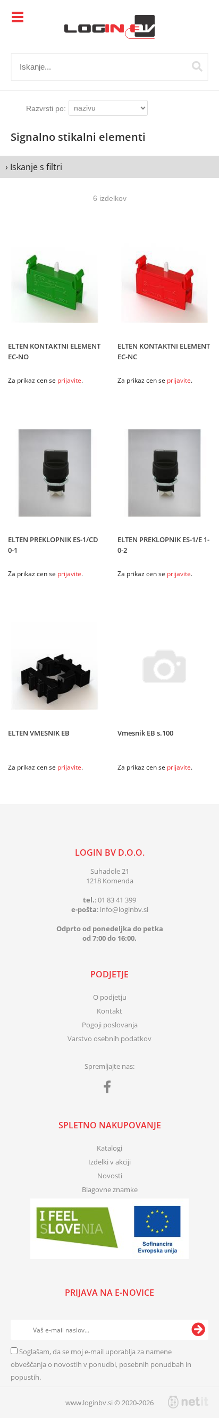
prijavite (69, 380)
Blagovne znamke (110, 1189)
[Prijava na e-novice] (198, 1330)
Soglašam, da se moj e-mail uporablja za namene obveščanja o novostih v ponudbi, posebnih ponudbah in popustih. (101, 1364)
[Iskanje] (197, 66)
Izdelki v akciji (109, 1162)
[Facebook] (109, 1089)
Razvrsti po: (46, 108)
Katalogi (109, 1148)
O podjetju (110, 997)
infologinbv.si (124, 909)
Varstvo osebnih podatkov (109, 1038)
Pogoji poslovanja (110, 1024)
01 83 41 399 (117, 900)
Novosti (109, 1175)
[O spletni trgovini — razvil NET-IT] (188, 1402)
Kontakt (109, 1011)
